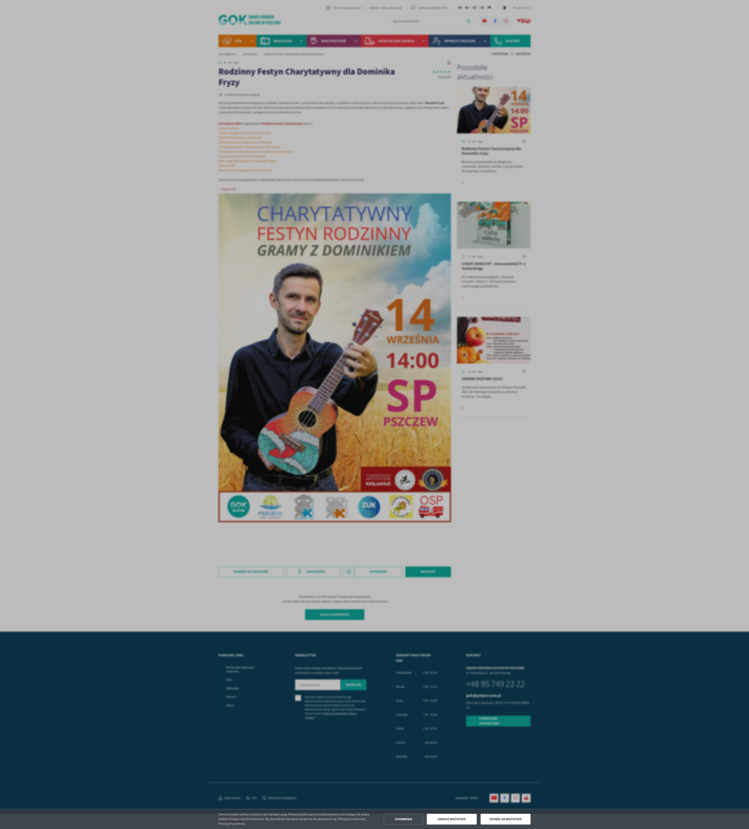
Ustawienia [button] (403, 819)
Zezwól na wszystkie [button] (505, 819)
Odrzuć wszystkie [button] (452, 819)
